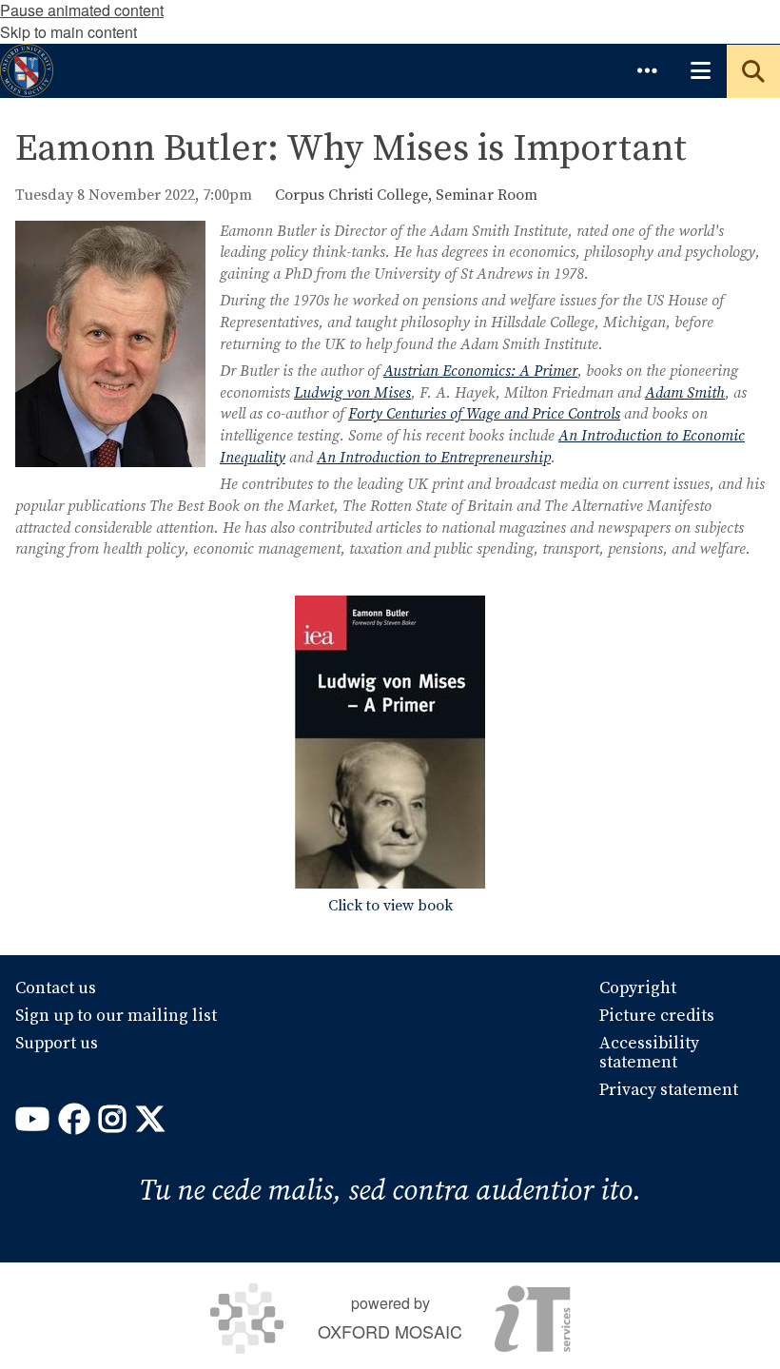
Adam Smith (685, 392)
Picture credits (656, 1016)
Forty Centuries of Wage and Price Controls (484, 413)
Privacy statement (668, 1090)
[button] (646, 70)
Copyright (637, 988)
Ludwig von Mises (352, 392)
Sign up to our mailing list (116, 1016)
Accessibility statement (649, 1052)
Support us (56, 1043)
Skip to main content (68, 32)
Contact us (55, 988)
